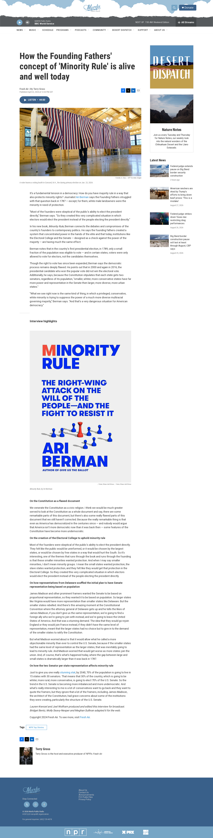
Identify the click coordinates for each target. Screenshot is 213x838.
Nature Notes (172, 129)
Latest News (158, 160)
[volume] (27, 22)
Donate (188, 7)
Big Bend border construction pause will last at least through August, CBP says (180, 242)
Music (32, 30)
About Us (159, 30)
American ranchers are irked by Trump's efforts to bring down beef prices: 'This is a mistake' (181, 195)
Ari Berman (82, 197)
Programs (62, 30)
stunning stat (67, 672)
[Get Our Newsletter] (171, 66)
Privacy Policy (85, 799)
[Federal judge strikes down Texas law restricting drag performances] (159, 218)
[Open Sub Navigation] (25, 30)
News (20, 30)
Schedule (47, 30)
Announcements (86, 795)
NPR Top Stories (36, 727)
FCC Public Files (86, 797)
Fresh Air (85, 717)
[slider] (32, 23)
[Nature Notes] (171, 109)
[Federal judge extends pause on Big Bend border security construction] (159, 171)
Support (143, 30)
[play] (19, 22)
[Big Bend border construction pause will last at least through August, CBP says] (159, 241)
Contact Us (84, 792)
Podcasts (81, 30)
